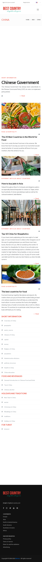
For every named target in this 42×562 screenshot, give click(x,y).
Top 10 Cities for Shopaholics (15, 234)
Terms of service (8, 541)
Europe (5, 516)
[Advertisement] (21, 48)
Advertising (6, 547)
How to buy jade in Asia (12, 183)
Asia (33, 19)
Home (27, 19)
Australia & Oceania (9, 528)
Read (23, 96)
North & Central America (10, 522)
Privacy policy (7, 539)
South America (7, 525)
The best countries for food (14, 291)
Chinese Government (20, 82)
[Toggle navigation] (38, 9)
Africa (5, 530)
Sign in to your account (9, 2)
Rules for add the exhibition (11, 544)
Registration (26, 2)
